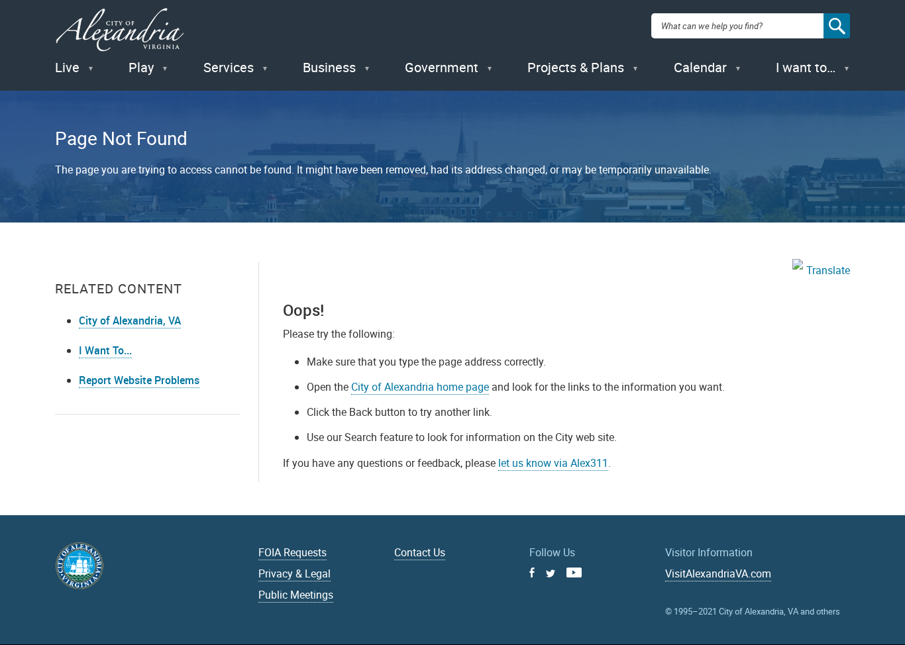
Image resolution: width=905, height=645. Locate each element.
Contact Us (419, 552)
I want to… (805, 67)
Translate (828, 270)
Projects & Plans (575, 67)
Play (141, 67)
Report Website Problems (139, 380)
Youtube (574, 572)
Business (329, 67)
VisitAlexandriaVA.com (718, 573)
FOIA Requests (292, 552)
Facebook (532, 572)
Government (441, 67)
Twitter (550, 573)
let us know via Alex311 (553, 463)
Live (67, 67)
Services (228, 67)
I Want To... (105, 350)
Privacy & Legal (294, 573)
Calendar (700, 67)
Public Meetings (295, 594)
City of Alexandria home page (420, 386)
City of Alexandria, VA (130, 320)
